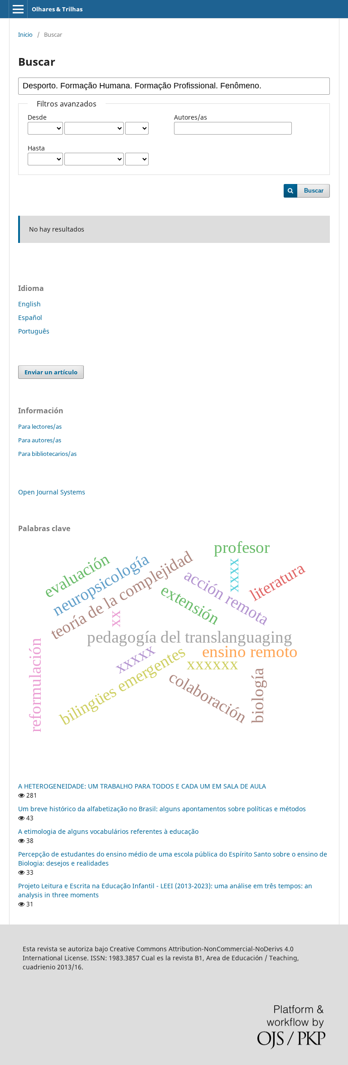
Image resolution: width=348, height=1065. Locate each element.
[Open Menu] (18, 9)
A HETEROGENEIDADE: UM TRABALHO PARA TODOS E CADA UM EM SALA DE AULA (142, 786)
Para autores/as (39, 440)
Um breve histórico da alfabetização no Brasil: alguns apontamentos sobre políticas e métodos (162, 808)
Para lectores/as (40, 426)
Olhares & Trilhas (57, 9)
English (29, 304)
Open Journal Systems (51, 492)
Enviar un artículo (50, 372)
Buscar (314, 190)
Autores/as (190, 117)
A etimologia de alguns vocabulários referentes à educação (108, 831)
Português (33, 331)
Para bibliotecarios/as (47, 454)
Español (30, 317)
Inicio (25, 34)
